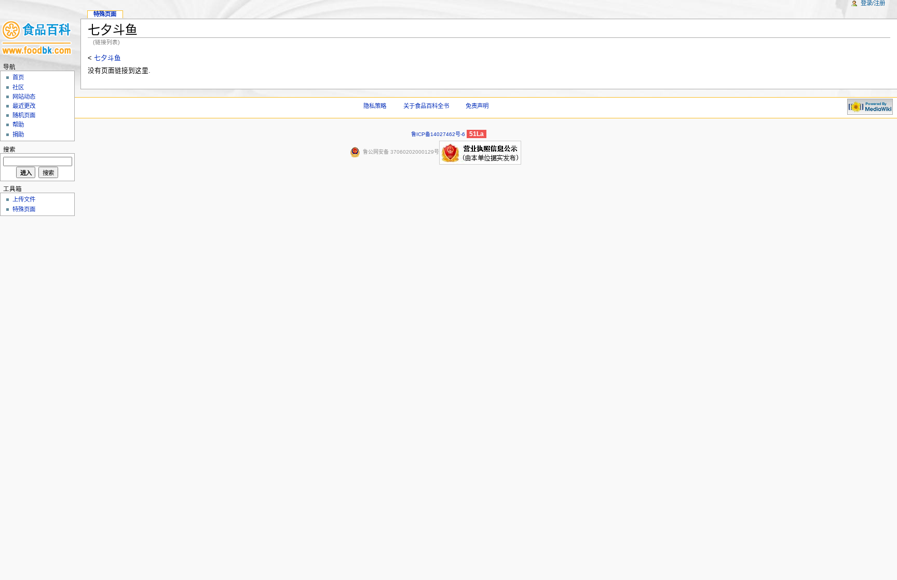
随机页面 (23, 115)
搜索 (9, 149)
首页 (18, 77)
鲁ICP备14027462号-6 (438, 134)
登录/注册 (873, 3)
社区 (18, 87)
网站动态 (23, 96)
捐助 (18, 134)
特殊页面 (104, 14)
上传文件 (23, 199)
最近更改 (23, 106)
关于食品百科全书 (426, 106)
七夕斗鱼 (107, 58)
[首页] (37, 40)
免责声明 (477, 106)
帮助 (18, 125)
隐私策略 (374, 106)
